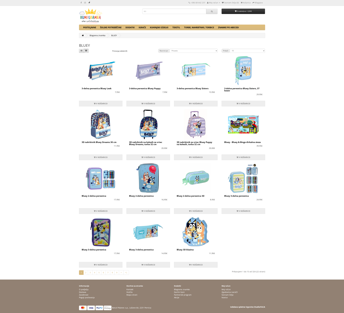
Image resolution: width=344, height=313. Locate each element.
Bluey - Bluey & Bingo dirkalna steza (242, 142)
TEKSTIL (176, 27)
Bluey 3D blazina (185, 249)
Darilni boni (179, 292)
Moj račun (226, 289)
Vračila (129, 292)
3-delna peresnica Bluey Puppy (145, 88)
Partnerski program (182, 295)
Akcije (176, 297)
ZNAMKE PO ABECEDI (228, 27)
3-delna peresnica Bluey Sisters (192, 88)
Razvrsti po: (164, 51)
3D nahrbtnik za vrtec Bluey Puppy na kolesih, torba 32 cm (194, 143)
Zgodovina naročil (230, 292)
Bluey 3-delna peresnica (236, 196)
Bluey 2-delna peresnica (94, 196)
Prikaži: (225, 51)
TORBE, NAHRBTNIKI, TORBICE (199, 27)
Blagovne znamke (182, 289)
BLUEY (114, 35)
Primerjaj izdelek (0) (119, 51)
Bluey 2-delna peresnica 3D (190, 196)
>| (126, 272)
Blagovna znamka (97, 35)
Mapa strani (131, 295)
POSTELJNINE (89, 27)
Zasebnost (83, 295)
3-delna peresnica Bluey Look (96, 88)
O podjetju (84, 289)
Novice (225, 297)
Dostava (82, 292)
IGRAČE (142, 27)
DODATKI (130, 27)
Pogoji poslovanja (87, 297)
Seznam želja (227, 295)
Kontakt (129, 289)
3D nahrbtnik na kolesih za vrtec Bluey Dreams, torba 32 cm (145, 143)
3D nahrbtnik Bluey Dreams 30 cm (99, 142)
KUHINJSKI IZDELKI (159, 27)
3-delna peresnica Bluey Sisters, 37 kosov (241, 89)
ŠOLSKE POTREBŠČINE (110, 27)
